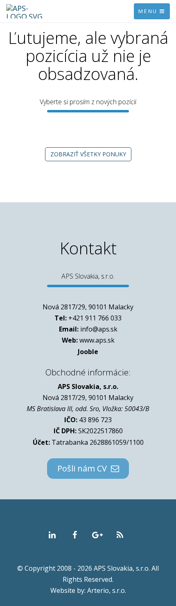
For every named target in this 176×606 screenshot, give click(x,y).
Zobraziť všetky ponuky (88, 154)
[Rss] (120, 535)
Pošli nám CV (84, 468)
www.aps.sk (97, 340)
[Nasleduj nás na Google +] (97, 535)
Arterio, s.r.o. (106, 590)
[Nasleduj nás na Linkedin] (52, 535)
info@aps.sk (98, 329)
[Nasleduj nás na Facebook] (74, 535)
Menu (149, 11)
